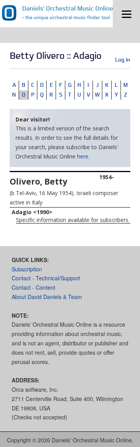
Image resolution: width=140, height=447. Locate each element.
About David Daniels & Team (47, 297)
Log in (122, 59)
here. (83, 156)
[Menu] (126, 13)
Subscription (27, 269)
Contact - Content (33, 287)
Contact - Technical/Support (46, 278)
